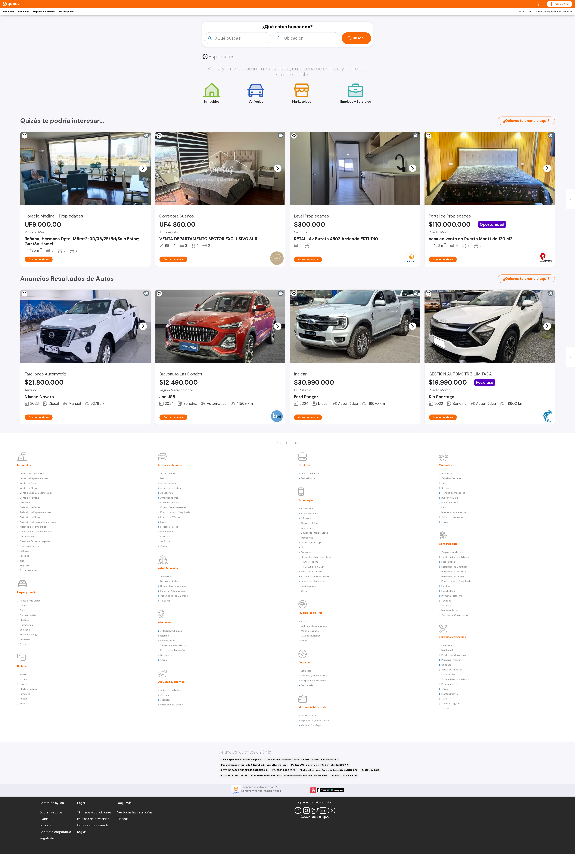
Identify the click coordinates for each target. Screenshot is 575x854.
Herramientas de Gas (452, 576)
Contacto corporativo (55, 832)
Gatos (444, 483)
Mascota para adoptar (454, 512)
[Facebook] (298, 810)
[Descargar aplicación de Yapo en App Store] (323, 790)
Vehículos (23, 11)
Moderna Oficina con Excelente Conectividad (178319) (320, 764)
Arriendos (25, 502)
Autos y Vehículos (170, 465)
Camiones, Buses (169, 502)
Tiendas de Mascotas (453, 492)
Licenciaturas (167, 640)
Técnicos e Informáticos (173, 645)
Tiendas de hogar (29, 634)
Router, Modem (309, 561)
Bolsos (23, 674)
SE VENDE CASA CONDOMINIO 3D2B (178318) (244, 770)
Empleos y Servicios (44, 11)
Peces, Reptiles (449, 502)
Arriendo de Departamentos (35, 512)
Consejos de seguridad (545, 11)
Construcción (448, 544)
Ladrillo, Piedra (449, 591)
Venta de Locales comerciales (36, 492)
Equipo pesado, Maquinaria (175, 512)
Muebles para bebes (171, 704)
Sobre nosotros (51, 812)
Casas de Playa (28, 536)
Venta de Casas (28, 483)
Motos (164, 478)
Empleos (304, 465)
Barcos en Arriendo (170, 581)
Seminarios (166, 655)
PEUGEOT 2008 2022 (283, 770)
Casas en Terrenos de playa (35, 541)
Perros (445, 507)
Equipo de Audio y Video (314, 532)
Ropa (22, 703)
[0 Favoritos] (24, 136)
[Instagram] (306, 810)
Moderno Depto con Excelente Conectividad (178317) (328, 770)
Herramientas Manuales (454, 571)
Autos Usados (168, 473)
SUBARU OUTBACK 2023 (344, 775)
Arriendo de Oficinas (31, 517)
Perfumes (25, 693)
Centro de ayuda (564, 11)
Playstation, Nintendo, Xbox (316, 557)
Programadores (450, 684)
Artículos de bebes (170, 690)
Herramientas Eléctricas (454, 566)
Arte (303, 621)
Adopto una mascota (453, 517)
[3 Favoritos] (428, 136)
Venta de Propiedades (32, 473)
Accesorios (166, 492)
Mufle (163, 522)
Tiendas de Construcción (455, 615)
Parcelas (24, 555)
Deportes (304, 662)
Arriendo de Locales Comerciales (38, 522)
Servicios (446, 600)
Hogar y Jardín (27, 592)
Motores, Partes (169, 526)
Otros (23, 644)
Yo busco (165, 600)
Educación (165, 622)
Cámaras (306, 518)
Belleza (22, 666)
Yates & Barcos (168, 568)
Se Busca (165, 541)
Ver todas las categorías (134, 812)
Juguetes (165, 699)
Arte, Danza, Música (171, 630)
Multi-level (447, 650)
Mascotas (445, 465)
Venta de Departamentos (34, 478)
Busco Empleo (308, 478)
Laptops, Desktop (311, 542)
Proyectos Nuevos (30, 570)
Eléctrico (446, 586)
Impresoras (307, 537)
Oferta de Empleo (310, 473)
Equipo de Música (170, 517)
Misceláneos (448, 561)
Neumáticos (166, 531)
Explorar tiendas (526, 11)
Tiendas (122, 819)
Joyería (24, 679)
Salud (444, 698)
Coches (164, 695)
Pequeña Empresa (451, 659)
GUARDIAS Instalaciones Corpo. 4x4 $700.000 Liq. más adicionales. (302, 759)
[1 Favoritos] (159, 293)
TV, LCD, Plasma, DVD (312, 566)
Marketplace (66, 11)
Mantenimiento (449, 610)
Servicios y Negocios (452, 637)
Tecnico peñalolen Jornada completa (241, 759)
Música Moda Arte (310, 613)
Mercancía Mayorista (312, 707)
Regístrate (47, 838)
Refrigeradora (308, 586)
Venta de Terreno (29, 497)
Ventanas (25, 639)
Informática (307, 528)
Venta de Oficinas (29, 488)
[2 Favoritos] (159, 136)
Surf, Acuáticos (309, 685)
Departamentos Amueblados (36, 531)
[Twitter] (315, 810)
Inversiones (447, 645)
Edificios (24, 551)
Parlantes (306, 552)
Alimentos (446, 473)
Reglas (81, 832)
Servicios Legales (450, 703)
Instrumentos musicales (314, 626)
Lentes (23, 684)
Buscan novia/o (449, 497)
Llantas (164, 536)
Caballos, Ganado (451, 478)
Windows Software (311, 571)
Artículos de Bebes (30, 600)
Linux (304, 547)
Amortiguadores (169, 497)
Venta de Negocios (451, 669)
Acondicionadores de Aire (315, 576)
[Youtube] (331, 810)
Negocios (25, 565)
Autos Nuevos (168, 483)
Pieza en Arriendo (29, 546)
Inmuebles (8, 11)
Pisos (22, 610)
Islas (22, 560)
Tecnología (305, 500)
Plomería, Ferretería (452, 595)
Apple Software (309, 513)
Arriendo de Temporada (33, 526)
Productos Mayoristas (453, 655)
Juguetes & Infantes (171, 682)
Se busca (25, 629)
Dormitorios (26, 624)
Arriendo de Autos (170, 488)
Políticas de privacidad (93, 819)
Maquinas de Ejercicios (313, 680)
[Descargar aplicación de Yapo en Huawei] (313, 790)
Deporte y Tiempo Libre (314, 675)
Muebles (24, 620)
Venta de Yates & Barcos (174, 595)
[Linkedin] (323, 810)
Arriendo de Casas (30, 507)
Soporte (45, 825)
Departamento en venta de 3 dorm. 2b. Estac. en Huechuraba (253, 764)
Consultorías (448, 674)
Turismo (445, 708)
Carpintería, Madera (452, 552)
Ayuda (44, 819)
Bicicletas (306, 670)
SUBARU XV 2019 (370, 770)
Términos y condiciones (94, 812)
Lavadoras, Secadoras (313, 581)
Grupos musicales (310, 635)
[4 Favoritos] (294, 136)
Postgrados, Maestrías (172, 650)
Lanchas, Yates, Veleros (173, 591)
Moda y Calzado (29, 688)
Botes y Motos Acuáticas (174, 586)
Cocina (23, 605)
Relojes (23, 698)
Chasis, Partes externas (173, 507)
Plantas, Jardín (28, 615)
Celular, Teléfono (310, 523)
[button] (143, 168)
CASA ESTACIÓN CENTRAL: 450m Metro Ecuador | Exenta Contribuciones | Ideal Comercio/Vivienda (274, 775)
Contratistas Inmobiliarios (455, 557)
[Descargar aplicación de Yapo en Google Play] (337, 790)
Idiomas (164, 635)
